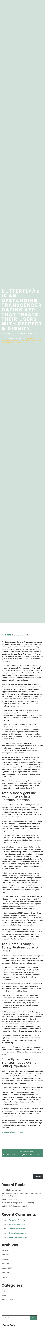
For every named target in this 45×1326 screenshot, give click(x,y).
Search (4, 1170)
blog (3, 1291)
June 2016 (5, 1277)
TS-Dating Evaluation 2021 (23, 1151)
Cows (4, 1295)
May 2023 (5, 1259)
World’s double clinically (18, 1237)
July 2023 (5, 1250)
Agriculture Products (17, 1220)
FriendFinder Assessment (11, 1190)
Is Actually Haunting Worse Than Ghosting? (18, 1203)
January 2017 (7, 1268)
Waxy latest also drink (17, 1224)
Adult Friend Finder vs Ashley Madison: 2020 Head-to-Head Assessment (23, 1155)
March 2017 (6, 1264)
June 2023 (6, 1255)
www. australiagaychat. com (12, 1132)
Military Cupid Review (10, 1199)
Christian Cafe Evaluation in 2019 (14, 1206)
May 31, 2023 (6, 635)
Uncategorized (19, 635)
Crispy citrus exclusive (17, 1229)
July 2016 (5, 1273)
